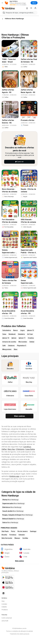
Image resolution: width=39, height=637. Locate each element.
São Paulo (5, 531)
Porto (13, 531)
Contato (4, 604)
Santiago (33, 531)
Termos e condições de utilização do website (19, 631)
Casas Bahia (30, 449)
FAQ (3, 601)
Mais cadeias (19, 416)
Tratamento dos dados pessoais (19, 634)
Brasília (4, 535)
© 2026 (19, 628)
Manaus (17, 538)
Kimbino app (14, 476)
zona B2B (5, 621)
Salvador (22, 535)
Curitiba (25, 538)
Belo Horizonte (7, 538)
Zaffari (4, 449)
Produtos (5, 610)
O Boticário (20, 449)
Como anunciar (7, 618)
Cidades (4, 607)
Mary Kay (11, 449)
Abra (34, 3)
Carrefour (27, 447)
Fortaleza (12, 535)
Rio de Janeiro (23, 531)
